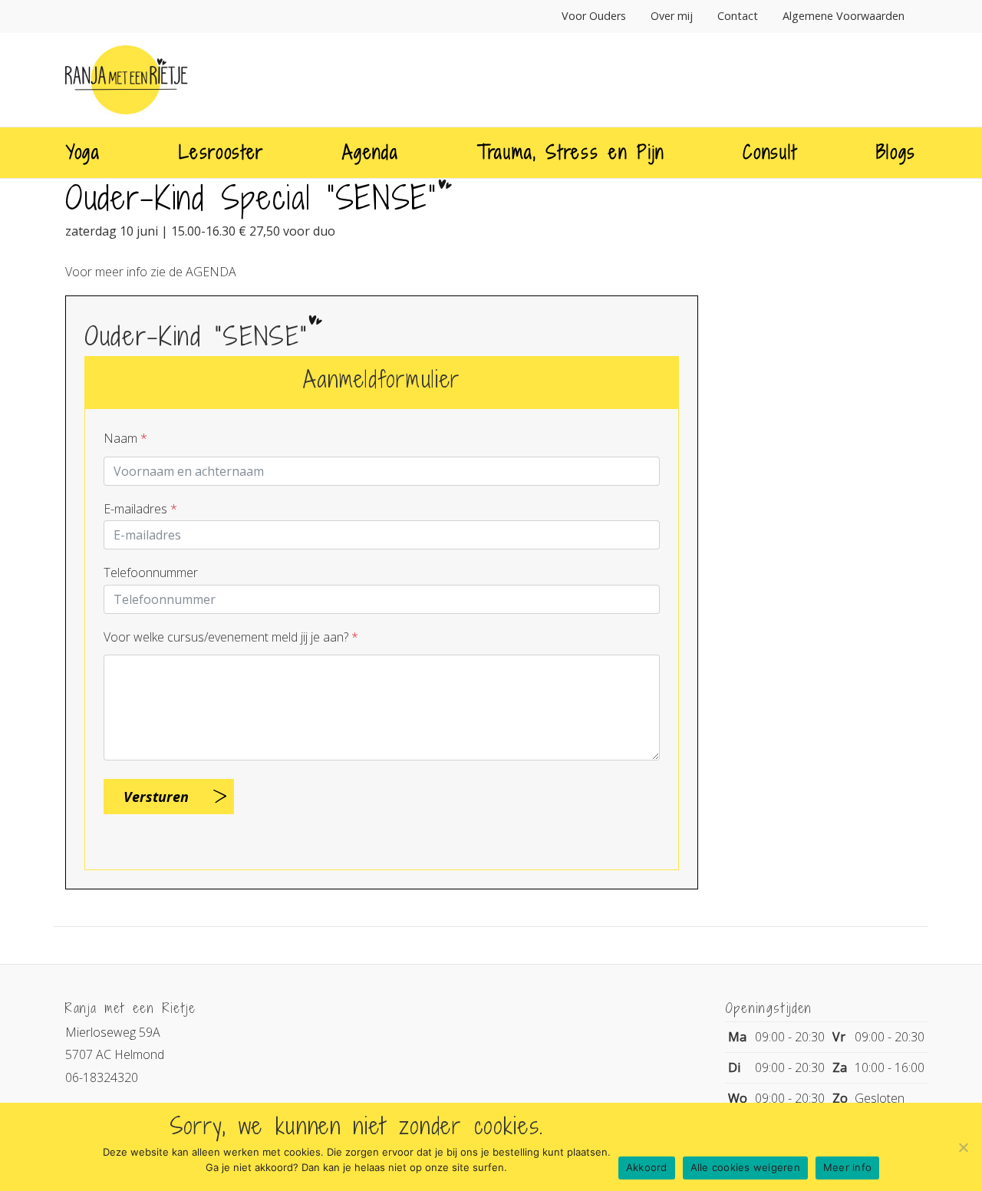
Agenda (370, 152)
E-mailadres (140, 508)
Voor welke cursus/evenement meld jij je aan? (231, 636)
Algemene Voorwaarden (844, 15)
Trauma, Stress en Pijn (570, 152)
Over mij (672, 15)
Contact (737, 15)
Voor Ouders (594, 15)
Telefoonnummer (151, 572)
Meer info (847, 1167)
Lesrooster (221, 152)
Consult (770, 152)
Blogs (896, 152)
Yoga (83, 152)
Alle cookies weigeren (745, 1167)
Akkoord (646, 1167)
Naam (125, 438)
